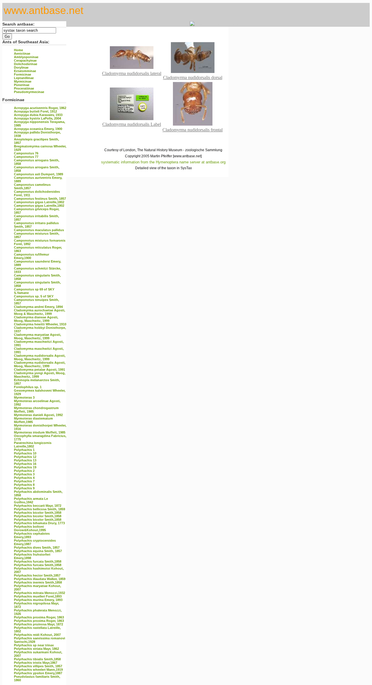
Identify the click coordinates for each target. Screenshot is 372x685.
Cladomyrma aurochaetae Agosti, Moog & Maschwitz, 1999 (39, 311)
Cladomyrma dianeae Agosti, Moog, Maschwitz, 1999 (36, 318)
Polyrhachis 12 (25, 457)
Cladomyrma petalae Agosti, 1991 (39, 369)
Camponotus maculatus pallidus (39, 230)
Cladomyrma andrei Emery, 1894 (38, 306)
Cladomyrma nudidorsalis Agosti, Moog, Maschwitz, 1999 (39, 357)
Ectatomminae (25, 71)
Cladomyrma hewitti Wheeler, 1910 (40, 324)
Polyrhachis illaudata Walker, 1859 (39, 579)
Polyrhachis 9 (24, 488)
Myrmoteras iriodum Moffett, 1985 (39, 432)
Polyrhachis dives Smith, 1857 (37, 547)
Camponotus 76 (26, 153)
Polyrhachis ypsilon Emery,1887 (38, 673)
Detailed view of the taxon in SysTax (163, 168)
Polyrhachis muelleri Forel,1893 (38, 596)
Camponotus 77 (26, 156)
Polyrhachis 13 (25, 460)
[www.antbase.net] (187, 156)
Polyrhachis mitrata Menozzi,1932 (39, 593)
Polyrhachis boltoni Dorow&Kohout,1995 (30, 528)
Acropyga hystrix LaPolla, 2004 (37, 118)
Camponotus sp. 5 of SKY (33, 296)
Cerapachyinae (25, 60)
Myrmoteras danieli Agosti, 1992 (38, 415)
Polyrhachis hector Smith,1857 (37, 575)
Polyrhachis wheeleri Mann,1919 (38, 669)
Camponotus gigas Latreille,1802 (39, 202)
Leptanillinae (24, 78)
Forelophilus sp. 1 (28, 387)
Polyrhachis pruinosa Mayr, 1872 (38, 624)
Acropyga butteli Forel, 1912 (35, 111)
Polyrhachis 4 (24, 477)
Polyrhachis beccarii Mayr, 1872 (37, 505)
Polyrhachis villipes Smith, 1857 (38, 666)
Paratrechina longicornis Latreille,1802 (32, 444)
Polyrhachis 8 (24, 484)
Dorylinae (21, 67)
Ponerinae (21, 85)
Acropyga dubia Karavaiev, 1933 (38, 115)
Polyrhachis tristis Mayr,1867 (35, 662)
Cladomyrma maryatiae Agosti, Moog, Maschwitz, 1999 (37, 336)
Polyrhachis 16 (25, 463)
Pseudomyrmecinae (29, 92)
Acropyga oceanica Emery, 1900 (38, 129)
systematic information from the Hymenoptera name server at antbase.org (163, 162)
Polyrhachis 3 (24, 474)
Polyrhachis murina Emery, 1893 (38, 600)
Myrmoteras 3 (24, 397)
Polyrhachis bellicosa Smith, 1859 (39, 509)
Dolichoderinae (25, 64)
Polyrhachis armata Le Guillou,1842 (31, 500)
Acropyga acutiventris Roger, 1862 (40, 108)
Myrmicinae (22, 81)
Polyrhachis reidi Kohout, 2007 (37, 634)
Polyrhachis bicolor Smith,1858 (37, 512)
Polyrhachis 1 (24, 450)
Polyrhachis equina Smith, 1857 (38, 551)
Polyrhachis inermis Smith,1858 (38, 582)
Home (18, 50)
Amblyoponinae (26, 57)
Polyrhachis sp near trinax (34, 645)
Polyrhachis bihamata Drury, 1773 (39, 523)
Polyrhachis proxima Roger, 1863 (39, 617)
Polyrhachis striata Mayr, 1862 (36, 648)
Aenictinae (22, 53)
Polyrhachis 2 (24, 470)
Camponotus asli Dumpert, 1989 (38, 174)
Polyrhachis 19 (25, 467)
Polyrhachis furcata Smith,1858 (37, 561)
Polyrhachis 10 (25, 453)
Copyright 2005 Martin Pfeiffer (148, 156)
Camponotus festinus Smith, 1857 (40, 198)
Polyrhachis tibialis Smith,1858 (37, 659)
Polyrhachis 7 (24, 481)
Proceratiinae (24, 88)
